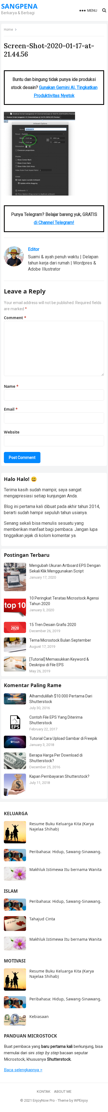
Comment (15, 317)
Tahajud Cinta (42, 918)
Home (8, 30)
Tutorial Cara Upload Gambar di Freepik (63, 738)
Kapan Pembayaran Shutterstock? (59, 776)
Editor (33, 249)
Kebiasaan (39, 1016)
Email (11, 409)
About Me (62, 1091)
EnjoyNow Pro (44, 1100)
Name (11, 386)
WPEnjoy (81, 1100)
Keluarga (16, 813)
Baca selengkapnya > (23, 1069)
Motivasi (14, 961)
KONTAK (43, 1091)
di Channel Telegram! (54, 222)
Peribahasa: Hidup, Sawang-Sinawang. (65, 851)
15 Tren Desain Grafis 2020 (52, 624)
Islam (11, 891)
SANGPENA (19, 6)
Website (11, 432)
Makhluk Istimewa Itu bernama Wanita (65, 869)
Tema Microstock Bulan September (60, 640)
